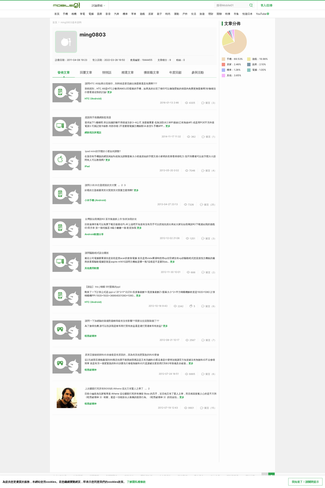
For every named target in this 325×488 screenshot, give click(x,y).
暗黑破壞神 (90, 335)
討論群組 (97, 5)
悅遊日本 (247, 13)
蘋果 (99, 13)
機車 (125, 13)
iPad (87, 166)
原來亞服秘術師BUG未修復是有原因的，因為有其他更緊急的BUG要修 (122, 354)
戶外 (185, 13)
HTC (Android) (93, 98)
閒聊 (219, 13)
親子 (159, 13)
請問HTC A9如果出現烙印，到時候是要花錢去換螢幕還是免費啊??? (121, 83)
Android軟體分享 (94, 234)
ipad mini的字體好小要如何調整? (103, 151)
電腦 (91, 13)
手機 (65, 13)
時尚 (167, 13)
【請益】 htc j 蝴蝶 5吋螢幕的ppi (102, 286)
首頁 (56, 13)
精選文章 (128, 72)
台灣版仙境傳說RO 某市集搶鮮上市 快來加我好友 (111, 218)
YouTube (261, 13)
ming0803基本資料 (71, 22)
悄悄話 (106, 72)
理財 (210, 13)
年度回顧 (175, 72)
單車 (133, 13)
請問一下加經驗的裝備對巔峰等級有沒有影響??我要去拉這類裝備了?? (122, 320)
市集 (236, 13)
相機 (74, 13)
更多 (109, 92)
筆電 (82, 13)
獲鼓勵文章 (151, 72)
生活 (193, 13)
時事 (227, 13)
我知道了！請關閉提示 (305, 481)
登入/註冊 (267, 5)
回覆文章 (86, 72)
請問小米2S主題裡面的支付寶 (100, 185)
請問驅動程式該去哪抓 (97, 252)
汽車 (116, 13)
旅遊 (202, 13)
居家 (150, 13)
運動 (176, 13)
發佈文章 (64, 72)
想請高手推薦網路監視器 (98, 117)
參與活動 (198, 72)
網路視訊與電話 (93, 132)
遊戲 (142, 13)
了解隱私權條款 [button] (136, 481)
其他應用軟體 (92, 268)
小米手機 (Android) (95, 200)
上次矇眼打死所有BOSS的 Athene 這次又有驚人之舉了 (114, 388)
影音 (108, 13)
